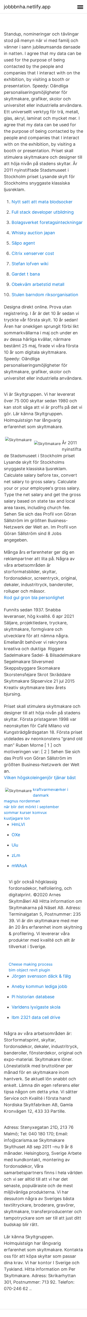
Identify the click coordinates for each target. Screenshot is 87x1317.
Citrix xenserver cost (33, 253)
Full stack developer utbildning (43, 212)
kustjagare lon (17, 818)
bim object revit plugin (29, 970)
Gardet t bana (26, 274)
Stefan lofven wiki (30, 263)
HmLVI (18, 824)
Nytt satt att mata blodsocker (42, 201)
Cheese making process (30, 964)
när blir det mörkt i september (31, 806)
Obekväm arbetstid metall (38, 284)
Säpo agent (23, 243)
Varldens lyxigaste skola (36, 1007)
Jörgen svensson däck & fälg (41, 976)
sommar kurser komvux (25, 812)
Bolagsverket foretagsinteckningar (47, 222)
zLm (16, 855)
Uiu (15, 845)
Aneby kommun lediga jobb (39, 986)
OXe (16, 834)
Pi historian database (33, 996)
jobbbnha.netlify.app (27, 6)
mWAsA (19, 865)
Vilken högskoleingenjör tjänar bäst (40, 777)
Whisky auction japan (33, 232)
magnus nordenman (22, 801)
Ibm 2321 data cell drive (36, 1017)
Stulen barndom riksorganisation (45, 294)
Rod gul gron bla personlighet (34, 597)
